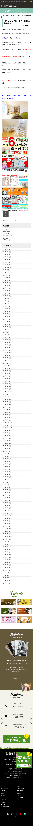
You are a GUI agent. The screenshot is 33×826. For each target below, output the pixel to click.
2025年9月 (6, 275)
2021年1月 (7, 420)
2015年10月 (7, 578)
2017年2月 (7, 536)
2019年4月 (6, 472)
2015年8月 (6, 583)
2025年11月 (7, 270)
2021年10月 (7, 397)
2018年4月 (6, 500)
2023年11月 (7, 332)
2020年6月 (7, 438)
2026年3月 (6, 259)
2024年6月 (7, 314)
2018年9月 (6, 487)
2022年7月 (6, 373)
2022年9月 (6, 368)
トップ (2, 786)
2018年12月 (7, 479)
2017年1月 (7, 539)
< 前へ (6, 213)
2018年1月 (6, 508)
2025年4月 (6, 288)
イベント (3, 797)
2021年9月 (7, 399)
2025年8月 (6, 278)
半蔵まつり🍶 (6, 240)
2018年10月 (7, 485)
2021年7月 (7, 404)
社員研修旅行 (6, 231)
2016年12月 (7, 541)
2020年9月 (7, 430)
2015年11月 (7, 575)
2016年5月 (7, 560)
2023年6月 (6, 345)
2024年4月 (6, 319)
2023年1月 (6, 358)
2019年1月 (6, 477)
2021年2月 (7, 417)
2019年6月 (6, 466)
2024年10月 (7, 303)
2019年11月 (7, 456)
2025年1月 (6, 296)
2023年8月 (6, 340)
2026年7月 (6, 249)
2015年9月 (6, 580)
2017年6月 (6, 526)
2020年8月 (7, 433)
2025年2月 (6, 293)
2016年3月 (6, 565)
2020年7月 (7, 435)
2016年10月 (7, 547)
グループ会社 (20, 797)
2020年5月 (7, 441)
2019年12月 (7, 454)
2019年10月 (7, 459)
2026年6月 (6, 252)
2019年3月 (6, 474)
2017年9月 (7, 518)
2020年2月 (6, 448)
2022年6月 (6, 376)
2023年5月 (6, 347)
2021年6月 (6, 407)
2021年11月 (7, 394)
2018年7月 (6, 492)
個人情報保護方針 (5, 806)
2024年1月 (6, 327)
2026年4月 (6, 257)
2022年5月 (6, 378)
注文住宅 (3, 790)
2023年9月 (6, 337)
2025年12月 (7, 267)
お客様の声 (3, 800)
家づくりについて (5, 788)
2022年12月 (7, 360)
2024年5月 (6, 316)
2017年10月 (7, 516)
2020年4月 (7, 443)
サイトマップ (4, 809)
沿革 (18, 795)
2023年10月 (7, 334)
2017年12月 (7, 510)
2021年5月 (7, 410)
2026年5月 (6, 254)
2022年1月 (6, 389)
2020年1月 (6, 451)
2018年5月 (7, 498)
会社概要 (19, 793)
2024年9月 (6, 306)
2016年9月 (6, 549)
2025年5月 (6, 285)
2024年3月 (6, 322)
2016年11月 (7, 544)
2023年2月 (7, 355)
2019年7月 (6, 464)
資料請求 (3, 802)
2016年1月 (6, 570)
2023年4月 (6, 350)
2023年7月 (6, 342)
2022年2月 (7, 386)
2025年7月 (6, 280)
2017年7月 (7, 523)
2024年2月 (6, 324)
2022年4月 (6, 381)
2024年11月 (7, 301)
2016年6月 (7, 557)
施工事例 (3, 795)
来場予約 (3, 804)
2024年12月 (7, 298)
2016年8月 (7, 552)
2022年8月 (6, 371)
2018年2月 (6, 505)
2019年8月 (6, 461)
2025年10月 (7, 272)
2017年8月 (7, 521)
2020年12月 (7, 422)
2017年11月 (7, 513)
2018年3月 (6, 503)
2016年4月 (7, 562)
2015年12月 (7, 573)
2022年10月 (7, 366)
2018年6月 (6, 495)
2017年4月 (6, 531)
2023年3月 (7, 353)
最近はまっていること (8, 235)
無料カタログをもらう (12, 678)
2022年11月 (7, 363)
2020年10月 (7, 428)
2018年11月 (7, 482)
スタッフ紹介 (20, 790)
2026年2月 (6, 262)
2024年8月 (6, 309)
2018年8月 (6, 490)
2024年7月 (6, 311)
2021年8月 (6, 402)
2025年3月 (6, 290)
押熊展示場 (3, 793)
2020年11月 (7, 425)
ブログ (18, 786)
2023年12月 (7, 329)
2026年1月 (6, 265)
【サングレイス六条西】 (14, 34)
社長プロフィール (21, 788)
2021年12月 (7, 391)
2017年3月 (7, 534)
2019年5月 (6, 469)
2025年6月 (6, 283)
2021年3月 (7, 415)
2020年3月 (6, 446)
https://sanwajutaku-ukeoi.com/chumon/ (13, 87)
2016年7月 (7, 554)
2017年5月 (7, 529)
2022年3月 (6, 384)
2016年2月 (6, 567)
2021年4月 (6, 412)
